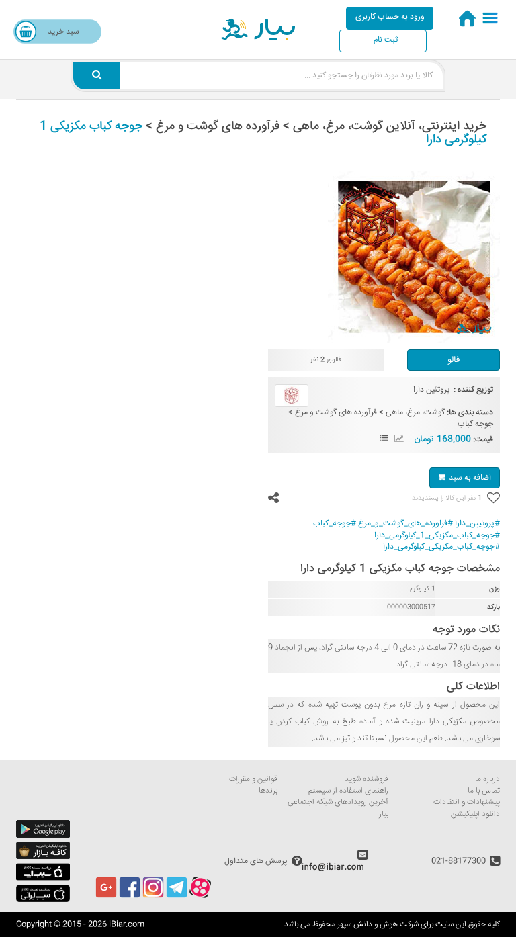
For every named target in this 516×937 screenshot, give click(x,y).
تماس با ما (484, 791)
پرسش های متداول (256, 861)
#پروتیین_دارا (477, 523)
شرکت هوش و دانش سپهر (378, 924)
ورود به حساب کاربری (390, 17)
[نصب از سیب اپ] (43, 879)
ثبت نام (386, 40)
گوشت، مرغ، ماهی (415, 412)
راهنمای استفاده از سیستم (348, 791)
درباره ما (487, 779)
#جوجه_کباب (334, 523)
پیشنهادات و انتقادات (466, 802)
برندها (268, 791)
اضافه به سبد (470, 478)
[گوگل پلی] (43, 836)
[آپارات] (200, 896)
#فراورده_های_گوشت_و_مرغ (405, 523)
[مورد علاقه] (492, 498)
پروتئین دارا (431, 390)
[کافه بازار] (43, 857)
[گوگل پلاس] (106, 896)
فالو (453, 360)
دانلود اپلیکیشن (475, 814)
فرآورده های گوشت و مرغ (336, 412)
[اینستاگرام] (153, 896)
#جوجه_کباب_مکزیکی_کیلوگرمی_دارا (441, 547)
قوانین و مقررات (253, 779)
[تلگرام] (176, 896)
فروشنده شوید (366, 779)
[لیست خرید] (384, 439)
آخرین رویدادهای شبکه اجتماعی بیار (338, 808)
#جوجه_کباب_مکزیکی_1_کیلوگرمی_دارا (437, 535)
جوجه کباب (475, 424)
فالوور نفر (325, 360)
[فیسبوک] (129, 896)
